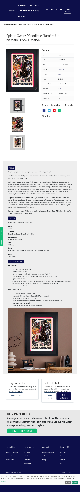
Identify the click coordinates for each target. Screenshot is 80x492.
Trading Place (32, 5)
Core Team (63, 452)
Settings (3, 481)
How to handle (64, 456)
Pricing (37, 10)
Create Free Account (2, 236)
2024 (59, 89)
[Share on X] (49, 110)
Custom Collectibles (12, 456)
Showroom (27, 463)
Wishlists (27, 460)
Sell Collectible (64, 396)
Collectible (14, 25)
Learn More (50, 396)
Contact (62, 460)
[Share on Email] (59, 110)
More (30, 10)
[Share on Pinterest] (54, 110)
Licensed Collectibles (12, 452)
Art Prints (61, 74)
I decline (68, 482)
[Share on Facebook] (44, 110)
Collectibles (22, 5)
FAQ (61, 463)
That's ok (74, 482)
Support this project (48, 452)
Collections (27, 456)
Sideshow (61, 69)
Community (22, 10)
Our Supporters (46, 456)
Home (8, 25)
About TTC (21, 16)
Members (27, 452)
